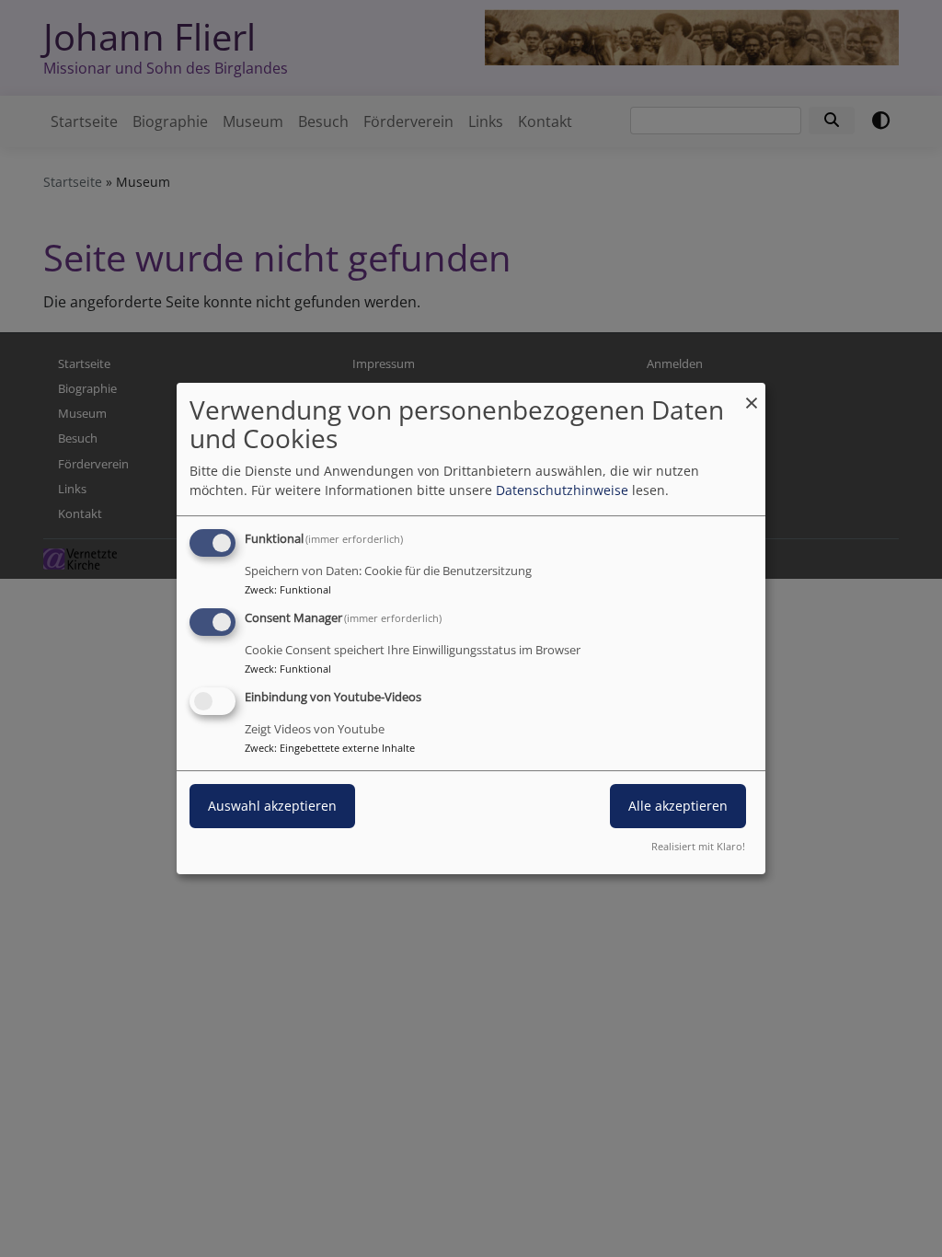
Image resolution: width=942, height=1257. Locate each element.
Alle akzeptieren (678, 805)
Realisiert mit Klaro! (698, 846)
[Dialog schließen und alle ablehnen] (751, 394)
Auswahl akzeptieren (272, 805)
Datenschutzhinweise (562, 490)
